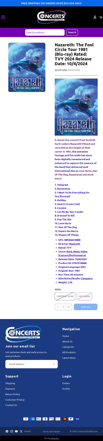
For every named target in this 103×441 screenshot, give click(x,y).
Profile (66, 388)
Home (65, 335)
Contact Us (11, 405)
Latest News (69, 357)
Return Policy (12, 394)
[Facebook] (7, 431)
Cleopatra (87, 278)
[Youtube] (16, 431)
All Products (69, 352)
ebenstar (55, 438)
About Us (67, 341)
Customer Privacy (14, 399)
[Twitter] (21, 431)
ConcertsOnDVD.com (88, 431)
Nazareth (74, 243)
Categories (68, 346)
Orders (66, 383)
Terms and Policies (51, 431)
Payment (10, 388)
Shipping (10, 383)
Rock (69, 251)
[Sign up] (54, 364)
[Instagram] (11, 431)
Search (72, 32)
